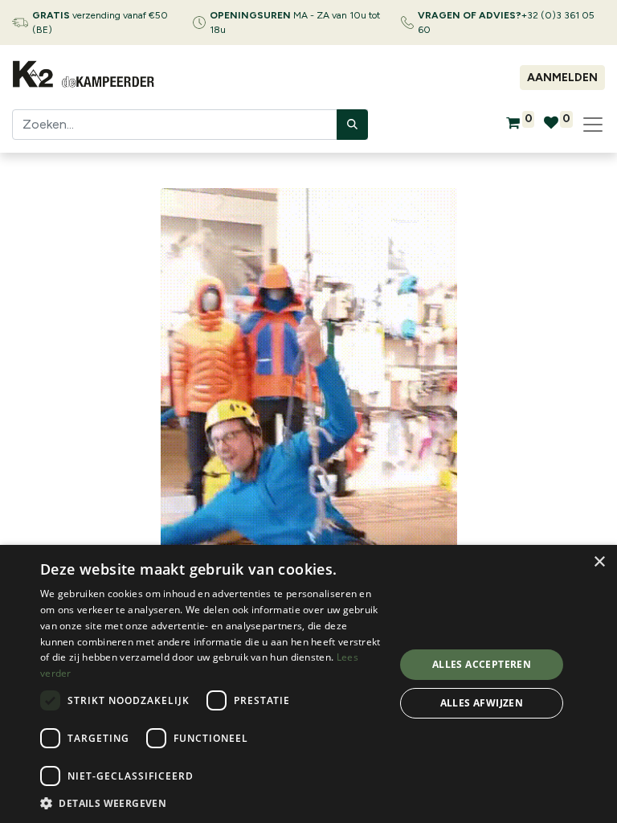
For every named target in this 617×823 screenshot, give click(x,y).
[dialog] (308, 684)
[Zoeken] (352, 124)
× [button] (599, 562)
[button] (212, 803)
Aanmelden (562, 77)
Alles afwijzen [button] (482, 703)
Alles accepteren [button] (481, 664)
